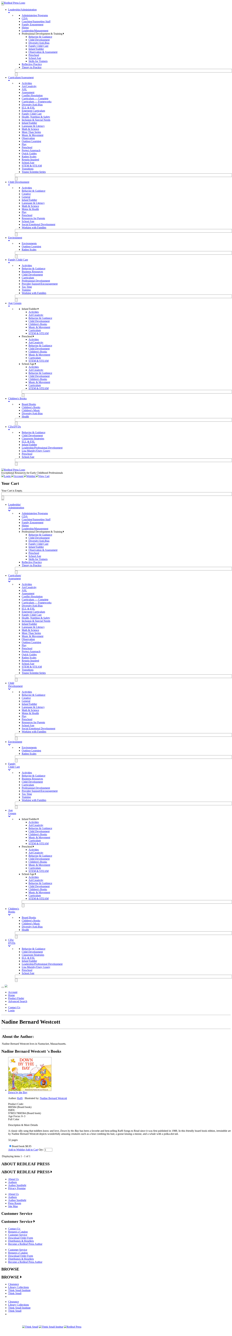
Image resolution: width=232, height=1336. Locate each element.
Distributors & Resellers (21, 1240)
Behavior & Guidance (40, 36)
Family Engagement (32, 24)
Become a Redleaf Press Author (25, 1244)
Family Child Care (38, 45)
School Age (35, 58)
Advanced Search (17, 1001)
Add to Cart (31, 1149)
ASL (24, 89)
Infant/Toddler (36, 49)
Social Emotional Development (38, 224)
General (26, 196)
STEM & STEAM (32, 165)
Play (24, 144)
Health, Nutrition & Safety (36, 116)
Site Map (13, 1206)
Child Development (39, 39)
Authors (12, 1182)
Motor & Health (30, 209)
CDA (25, 18)
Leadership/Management (35, 30)
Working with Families (34, 227)
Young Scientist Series (34, 171)
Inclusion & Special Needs (36, 119)
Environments (29, 243)
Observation (28, 138)
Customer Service (17, 1234)
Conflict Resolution (32, 95)
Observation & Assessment (43, 52)
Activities (27, 83)
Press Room (14, 1203)
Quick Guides (29, 153)
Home (11, 995)
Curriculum (28, 277)
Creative (26, 193)
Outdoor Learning (31, 141)
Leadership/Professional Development (42, 447)
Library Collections (18, 1287)
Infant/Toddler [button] (30, 308)
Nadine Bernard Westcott (53, 1098)
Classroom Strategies (33, 438)
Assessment (28, 92)
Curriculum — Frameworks (36, 101)
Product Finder (16, 998)
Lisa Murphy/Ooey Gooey (36, 450)
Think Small (14, 1293)
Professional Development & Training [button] (42, 33)
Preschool (34, 55)
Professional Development (36, 280)
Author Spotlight (17, 1185)
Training (26, 289)
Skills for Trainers (38, 61)
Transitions (27, 168)
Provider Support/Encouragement (40, 283)
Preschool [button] (27, 336)
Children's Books (38, 324)
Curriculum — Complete (35, 98)
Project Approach (31, 150)
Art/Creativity (29, 86)
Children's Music (31, 410)
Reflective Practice (32, 64)
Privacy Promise (17, 1188)
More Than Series (31, 132)
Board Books (29, 404)
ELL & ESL (28, 107)
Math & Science (30, 129)
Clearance (13, 1284)
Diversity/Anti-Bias (39, 42)
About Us (13, 1179)
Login (11, 1010)
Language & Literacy (33, 126)
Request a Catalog (18, 1231)
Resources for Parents (33, 218)
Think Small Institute (19, 1290)
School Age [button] (28, 363)
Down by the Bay (17, 1092)
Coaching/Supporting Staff (36, 21)
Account (12, 992)
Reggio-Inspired (30, 159)
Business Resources (32, 271)
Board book (18, 1146)
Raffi (20, 1098)
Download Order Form (20, 1237)
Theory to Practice (31, 67)
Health (25, 416)
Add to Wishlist (16, 1149)
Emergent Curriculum (33, 110)
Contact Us (14, 1007)
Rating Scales (29, 156)
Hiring (25, 27)
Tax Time (27, 286)
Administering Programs (35, 15)
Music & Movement (32, 135)
